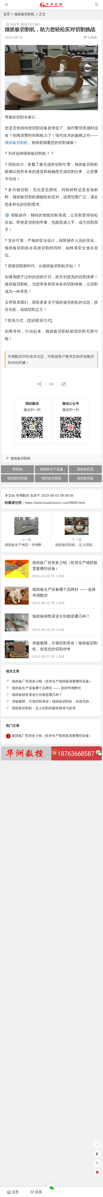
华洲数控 (22, 495)
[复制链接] (51, 384)
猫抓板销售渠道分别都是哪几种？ (61, 616)
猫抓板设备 (85, 478)
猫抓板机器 (85, 469)
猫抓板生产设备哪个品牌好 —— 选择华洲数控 (46, 688)
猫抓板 (17, 469)
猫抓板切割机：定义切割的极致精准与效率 (44, 708)
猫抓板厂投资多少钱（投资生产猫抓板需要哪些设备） (52, 681)
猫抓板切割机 (24, 14)
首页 (6, 14)
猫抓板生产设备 (51, 469)
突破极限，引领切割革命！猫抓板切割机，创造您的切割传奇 (57, 701)
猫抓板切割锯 (17, 478)
